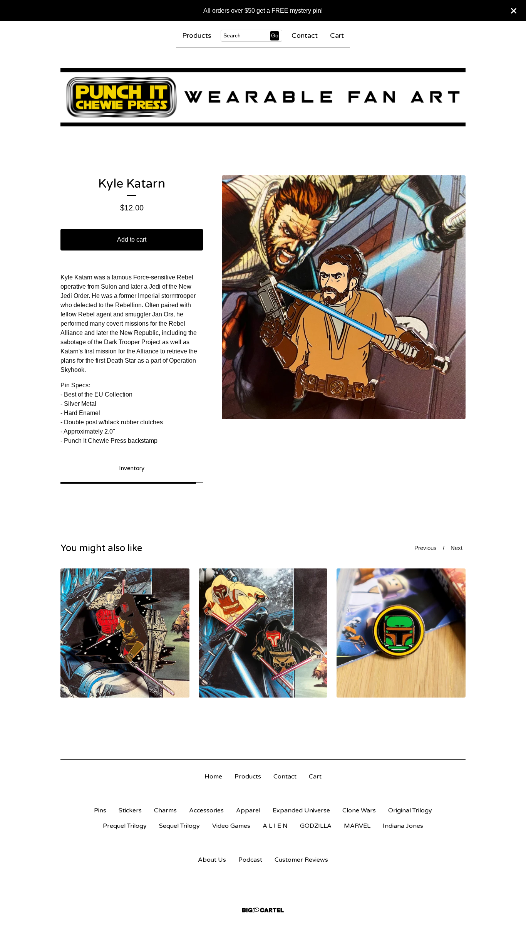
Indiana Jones (403, 826)
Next (456, 548)
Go (274, 35)
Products (196, 35)
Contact (304, 35)
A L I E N (275, 826)
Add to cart (131, 239)
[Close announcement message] (514, 11)
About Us (212, 860)
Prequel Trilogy (125, 826)
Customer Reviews (301, 860)
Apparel (248, 810)
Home (213, 776)
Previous (425, 548)
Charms (165, 810)
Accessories (206, 810)
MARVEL (357, 826)
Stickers (130, 810)
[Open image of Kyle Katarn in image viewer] (344, 297)
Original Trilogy (410, 810)
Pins (100, 810)
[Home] (263, 97)
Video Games (231, 826)
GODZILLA (316, 826)
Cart (337, 35)
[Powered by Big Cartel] (263, 910)
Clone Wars (359, 810)
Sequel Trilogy (179, 826)
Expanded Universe (301, 810)
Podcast (250, 860)
